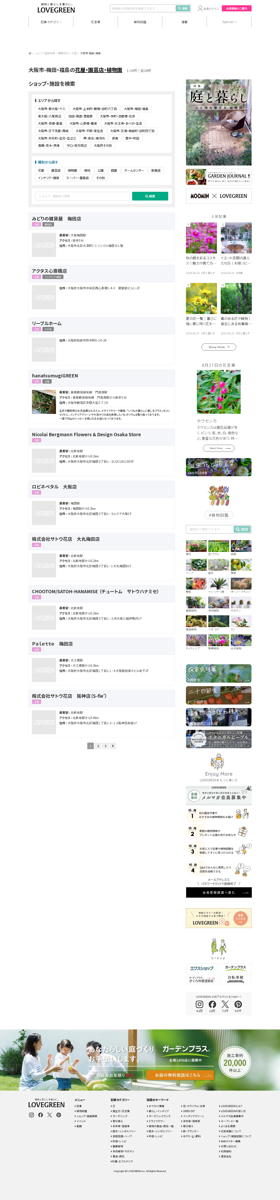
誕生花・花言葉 (121, 1111)
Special (227, 22)
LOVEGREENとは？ (231, 1106)
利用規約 (225, 1151)
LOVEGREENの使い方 (233, 1111)
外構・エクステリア (122, 1161)
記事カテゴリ (50, 22)
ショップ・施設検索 (45, 53)
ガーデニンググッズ (159, 1116)
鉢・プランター (190, 1131)
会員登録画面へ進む (219, 892)
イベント (81, 1121)
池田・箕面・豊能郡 (80, 116)
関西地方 (63, 53)
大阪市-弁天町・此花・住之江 (57, 138)
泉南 (115, 138)
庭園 (114, 170)
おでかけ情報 (156, 1106)
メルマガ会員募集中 (232, 1116)
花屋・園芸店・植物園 (98, 69)
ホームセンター (134, 170)
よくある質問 (227, 1126)
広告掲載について (230, 1131)
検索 (184, 8)
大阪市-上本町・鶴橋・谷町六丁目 (95, 108)
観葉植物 (117, 1146)
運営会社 (225, 1156)
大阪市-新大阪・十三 (51, 108)
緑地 (87, 170)
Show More (217, 347)
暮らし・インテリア (158, 1111)
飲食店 (156, 170)
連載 (185, 22)
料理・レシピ (119, 1141)
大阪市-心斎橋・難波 (83, 123)
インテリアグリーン (193, 1116)
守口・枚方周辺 (77, 145)
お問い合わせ (228, 1146)
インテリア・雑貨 (48, 178)
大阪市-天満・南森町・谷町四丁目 (132, 131)
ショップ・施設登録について (236, 1136)
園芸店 (56, 170)
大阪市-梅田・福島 (136, 108)
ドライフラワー (156, 1121)
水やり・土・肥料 (191, 1136)
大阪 (74, 53)
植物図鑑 (140, 22)
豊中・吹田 (132, 138)
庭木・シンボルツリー (124, 1131)
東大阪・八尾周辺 (49, 116)
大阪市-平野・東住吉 (89, 131)
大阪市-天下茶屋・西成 (53, 131)
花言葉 (95, 22)
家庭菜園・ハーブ (122, 1136)
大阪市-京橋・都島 (50, 123)
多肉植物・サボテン (123, 1151)
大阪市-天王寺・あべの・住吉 (123, 123)
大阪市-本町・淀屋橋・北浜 (117, 116)
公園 (101, 170)
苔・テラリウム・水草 (193, 1106)
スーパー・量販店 (77, 178)
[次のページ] (113, 746)
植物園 (72, 170)
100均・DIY (188, 1111)
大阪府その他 (103, 145)
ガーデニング (119, 1116)
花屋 (41, 170)
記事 (79, 1106)
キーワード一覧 (229, 1121)
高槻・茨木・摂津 (49, 145)
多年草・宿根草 (121, 1126)
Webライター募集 (230, 1141)
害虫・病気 (118, 1156)
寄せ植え (117, 1121)
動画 (79, 1126)
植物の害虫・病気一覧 (161, 1126)
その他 (100, 178)
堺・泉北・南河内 (94, 138)
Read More (216, 448)
